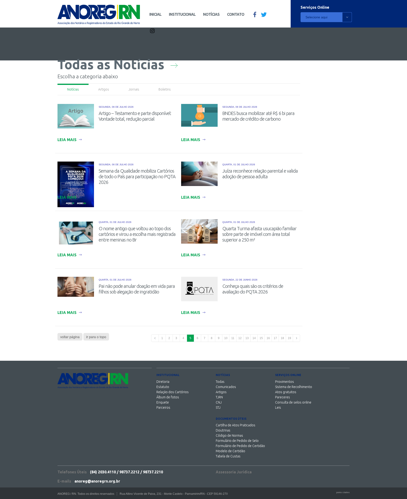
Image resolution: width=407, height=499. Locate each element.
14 (254, 338)
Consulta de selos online (293, 402)
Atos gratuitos (285, 392)
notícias (211, 14)
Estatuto (162, 387)
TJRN (219, 397)
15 (261, 338)
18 (282, 338)
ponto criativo (343, 492)
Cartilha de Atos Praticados (235, 425)
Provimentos (284, 382)
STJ (218, 407)
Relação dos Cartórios (172, 392)
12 (240, 338)
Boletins (165, 89)
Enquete (162, 402)
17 (275, 338)
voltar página (70, 336)
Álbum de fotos (167, 397)
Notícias (73, 89)
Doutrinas (223, 430)
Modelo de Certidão (230, 451)
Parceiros (163, 407)
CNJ (219, 402)
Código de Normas (229, 435)
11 (232, 338)
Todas (220, 382)
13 (247, 338)
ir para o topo (96, 336)
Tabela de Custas (228, 456)
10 (226, 338)
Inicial (155, 14)
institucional (182, 14)
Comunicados (226, 387)
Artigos (103, 89)
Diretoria (162, 382)
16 (268, 338)
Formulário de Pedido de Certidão (240, 446)
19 (289, 338)
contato (235, 14)
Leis (278, 407)
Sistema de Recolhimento (293, 387)
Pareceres (282, 397)
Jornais (133, 89)
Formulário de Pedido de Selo (237, 441)
